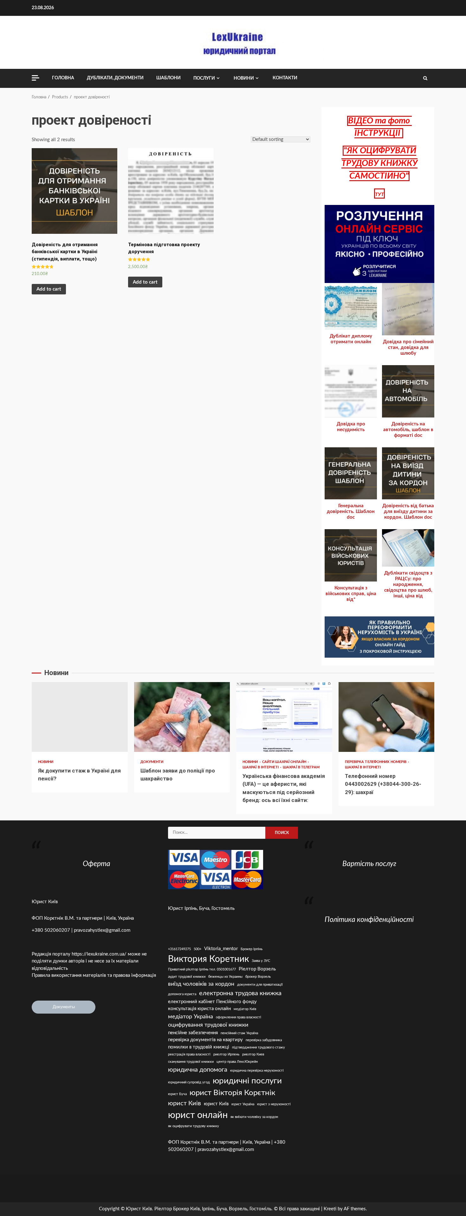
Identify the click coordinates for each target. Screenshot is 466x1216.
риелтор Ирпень (226, 1054)
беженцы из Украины (225, 976)
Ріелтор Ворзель (257, 969)
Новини (244, 78)
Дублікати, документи (115, 78)
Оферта (96, 864)
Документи (152, 762)
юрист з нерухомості (274, 1104)
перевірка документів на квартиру (205, 1039)
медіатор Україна (190, 1016)
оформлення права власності (238, 1017)
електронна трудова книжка (240, 993)
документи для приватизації (260, 984)
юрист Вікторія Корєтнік (232, 1093)
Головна (63, 78)
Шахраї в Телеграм (301, 767)
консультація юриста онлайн (199, 1008)
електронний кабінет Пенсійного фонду (212, 1001)
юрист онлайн (198, 1115)
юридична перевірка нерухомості (257, 1070)
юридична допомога (197, 1070)
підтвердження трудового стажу (258, 1047)
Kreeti (330, 1208)
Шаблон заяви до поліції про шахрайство (182, 717)
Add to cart (48, 289)
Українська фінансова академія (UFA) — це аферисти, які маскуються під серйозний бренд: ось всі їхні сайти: (284, 717)
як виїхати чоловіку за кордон (254, 1117)
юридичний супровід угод (189, 1082)
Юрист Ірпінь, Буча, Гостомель (201, 908)
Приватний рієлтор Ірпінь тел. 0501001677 (202, 969)
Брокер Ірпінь (251, 949)
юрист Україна (242, 1104)
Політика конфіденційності (369, 920)
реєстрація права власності (189, 1054)
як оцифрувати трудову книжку (193, 1126)
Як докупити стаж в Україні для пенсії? (80, 717)
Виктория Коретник (208, 959)
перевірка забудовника (264, 1040)
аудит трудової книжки (186, 976)
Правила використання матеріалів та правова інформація (94, 975)
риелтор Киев (253, 1054)
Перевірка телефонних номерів (376, 762)
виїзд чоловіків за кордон (201, 984)
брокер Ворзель (258, 976)
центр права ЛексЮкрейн (237, 1061)
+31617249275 (179, 949)
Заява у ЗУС (261, 961)
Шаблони (168, 78)
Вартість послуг (369, 864)
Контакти (285, 78)
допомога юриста (182, 994)
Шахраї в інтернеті (261, 767)
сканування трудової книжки (191, 1061)
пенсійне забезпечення (193, 1032)
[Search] (425, 78)
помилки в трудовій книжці (198, 1047)
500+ (197, 949)
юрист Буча (177, 1094)
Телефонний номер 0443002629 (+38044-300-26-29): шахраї (387, 717)
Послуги (204, 78)
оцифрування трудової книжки (208, 1025)
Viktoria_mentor (221, 948)
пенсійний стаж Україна (239, 1033)
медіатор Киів (245, 1009)
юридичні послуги (247, 1081)
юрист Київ (216, 1103)
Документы (64, 1007)
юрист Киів (184, 1103)
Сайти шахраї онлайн (284, 762)
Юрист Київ (45, 901)
